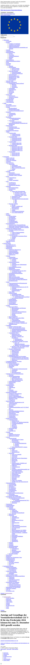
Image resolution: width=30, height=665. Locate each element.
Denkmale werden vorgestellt (15, 175)
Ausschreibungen (10, 59)
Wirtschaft (8, 186)
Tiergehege (14, 479)
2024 (16, 201)
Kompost (11, 542)
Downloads (11, 92)
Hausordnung (9, 555)
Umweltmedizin (15, 352)
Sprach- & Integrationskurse (15, 396)
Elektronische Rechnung (14, 434)
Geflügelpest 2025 (16, 377)
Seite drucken (15, 649)
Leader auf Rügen (16, 233)
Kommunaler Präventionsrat (12, 130)
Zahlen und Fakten (10, 159)
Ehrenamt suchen (15, 69)
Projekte (11, 190)
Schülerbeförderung (10, 559)
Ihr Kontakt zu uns (10, 591)
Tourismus (8, 161)
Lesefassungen (12, 113)
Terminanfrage (12, 257)
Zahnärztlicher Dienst (13, 355)
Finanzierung (15, 310)
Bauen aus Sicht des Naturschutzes (19, 458)
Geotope (13, 468)
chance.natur (12, 164)
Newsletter (8, 63)
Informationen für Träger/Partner (13, 587)
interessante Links (13, 428)
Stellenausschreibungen (14, 46)
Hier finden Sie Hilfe (13, 365)
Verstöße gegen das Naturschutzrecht (20, 481)
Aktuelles (8, 50)
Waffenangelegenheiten (14, 262)
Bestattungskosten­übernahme (18, 321)
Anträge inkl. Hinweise (11, 571)
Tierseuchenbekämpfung (14, 376)
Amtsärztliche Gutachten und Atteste (20, 341)
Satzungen (14, 550)
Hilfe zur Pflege (15, 319)
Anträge (13, 210)
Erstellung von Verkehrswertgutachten (20, 422)
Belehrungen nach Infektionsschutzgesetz (17, 334)
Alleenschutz (14, 455)
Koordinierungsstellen (14, 394)
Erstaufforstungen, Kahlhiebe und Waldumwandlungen (19, 464)
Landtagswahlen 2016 (16, 144)
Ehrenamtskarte (12, 79)
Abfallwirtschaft (9, 506)
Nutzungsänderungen (13, 414)
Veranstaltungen (9, 51)
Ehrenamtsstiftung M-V (14, 76)
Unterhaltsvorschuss (13, 284)
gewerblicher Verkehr (16, 272)
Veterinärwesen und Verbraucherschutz (14, 373)
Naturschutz (11, 453)
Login (7, 606)
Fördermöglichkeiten (16, 72)
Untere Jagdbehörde (13, 258)
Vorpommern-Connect (17, 196)
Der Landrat (9, 104)
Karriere (8, 42)
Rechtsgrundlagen (13, 108)
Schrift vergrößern (10, 598)
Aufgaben (14, 259)
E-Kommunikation (10, 505)
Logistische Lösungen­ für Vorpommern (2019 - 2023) (21, 194)
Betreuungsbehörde (13, 316)
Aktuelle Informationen (14, 363)
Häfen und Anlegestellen (14, 277)
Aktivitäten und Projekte (14, 128)
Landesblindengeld (16, 320)
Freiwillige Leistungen (14, 562)
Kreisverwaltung (7, 243)
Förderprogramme (13, 293)
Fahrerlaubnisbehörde (13, 252)
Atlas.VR (8, 242)
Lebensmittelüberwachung (15, 381)
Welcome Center (9, 81)
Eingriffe (14, 461)
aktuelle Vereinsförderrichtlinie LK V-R (9, 640)
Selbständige (12, 578)
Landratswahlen (12, 133)
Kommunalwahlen (13, 136)
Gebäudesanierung (16, 466)
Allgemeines (11, 577)
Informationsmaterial (13, 546)
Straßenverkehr (12, 275)
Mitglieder (14, 84)
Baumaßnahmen (12, 218)
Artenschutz (14, 457)
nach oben (9, 649)
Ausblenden (3, 12)
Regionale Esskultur (13, 203)
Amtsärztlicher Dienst (13, 332)
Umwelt (8, 437)
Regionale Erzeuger (10, 241)
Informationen (12, 95)
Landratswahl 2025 (16, 134)
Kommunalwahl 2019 (16, 139)
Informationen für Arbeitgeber (12, 582)
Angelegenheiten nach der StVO (19, 270)
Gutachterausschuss (13, 419)
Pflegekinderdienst (13, 300)
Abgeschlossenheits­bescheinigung (16, 411)
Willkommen (6, 40)
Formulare (14, 260)
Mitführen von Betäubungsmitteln (22, 345)
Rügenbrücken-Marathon (14, 185)
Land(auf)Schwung (13, 234)
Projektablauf (12, 220)
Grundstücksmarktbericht (17, 423)
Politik (4, 103)
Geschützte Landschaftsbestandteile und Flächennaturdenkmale (20, 470)
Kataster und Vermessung (11, 418)
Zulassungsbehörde (13, 251)
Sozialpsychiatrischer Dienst (15, 326)
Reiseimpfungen (18, 339)
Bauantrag (11, 406)
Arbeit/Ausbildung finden (11, 574)
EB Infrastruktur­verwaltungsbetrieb (16, 497)
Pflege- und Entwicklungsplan (18, 167)
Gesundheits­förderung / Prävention (13, 361)
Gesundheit (8, 325)
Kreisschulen (12, 494)
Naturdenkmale (15, 474)
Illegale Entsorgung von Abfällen (19, 530)
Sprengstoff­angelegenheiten (15, 267)
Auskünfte (14, 424)
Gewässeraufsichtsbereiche (20, 443)
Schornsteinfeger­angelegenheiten (16, 278)
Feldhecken (14, 465)
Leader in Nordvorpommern (18, 232)
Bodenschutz (14, 450)
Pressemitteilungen (13, 568)
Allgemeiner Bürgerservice (15, 249)
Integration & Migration (11, 392)
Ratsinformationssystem (14, 109)
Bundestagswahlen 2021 (17, 148)
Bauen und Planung (10, 401)
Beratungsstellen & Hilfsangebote (16, 397)
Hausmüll (14, 528)
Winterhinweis (15, 541)
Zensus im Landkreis (13, 97)
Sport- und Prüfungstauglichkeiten (20, 343)
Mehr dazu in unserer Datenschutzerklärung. (11, 10)
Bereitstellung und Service (17, 520)
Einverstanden (10, 12)
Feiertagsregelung (16, 525)
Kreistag (11, 53)
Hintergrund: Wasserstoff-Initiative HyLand (18, 226)
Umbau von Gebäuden (17, 480)
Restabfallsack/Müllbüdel (17, 536)
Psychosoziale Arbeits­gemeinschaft (19, 368)
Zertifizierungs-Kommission (18, 211)
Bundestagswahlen (13, 145)
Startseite (3, 593)
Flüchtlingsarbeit (12, 78)
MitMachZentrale (13, 74)
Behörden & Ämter (13, 398)
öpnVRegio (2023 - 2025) (20, 192)
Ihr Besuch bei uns (10, 605)
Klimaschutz (11, 170)
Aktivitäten (14, 86)
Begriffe (13, 314)
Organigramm (9, 504)
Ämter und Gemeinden (11, 160)
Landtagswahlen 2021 (16, 143)
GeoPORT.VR (12, 430)
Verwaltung (11, 54)
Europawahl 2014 (16, 155)
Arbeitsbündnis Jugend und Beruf (16, 83)
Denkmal (8, 171)
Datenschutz (11, 120)
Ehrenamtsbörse (12, 67)
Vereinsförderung (13, 490)
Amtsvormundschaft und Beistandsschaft (18, 283)
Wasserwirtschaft (12, 438)
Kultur (7, 176)
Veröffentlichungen (13, 221)
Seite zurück (3, 649)
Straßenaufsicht (12, 417)
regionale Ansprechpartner (15, 584)
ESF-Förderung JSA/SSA (17, 298)
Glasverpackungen (16, 527)
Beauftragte (8, 117)
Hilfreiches (11, 90)
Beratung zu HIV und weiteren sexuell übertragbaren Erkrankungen (20, 347)
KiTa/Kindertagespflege (14, 285)
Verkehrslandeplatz (16, 501)
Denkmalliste (12, 172)
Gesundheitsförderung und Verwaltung (17, 356)
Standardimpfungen (19, 340)
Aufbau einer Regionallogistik (18, 191)
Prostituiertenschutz (13, 280)
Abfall (13, 449)
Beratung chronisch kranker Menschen (20, 358)
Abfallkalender (15, 511)
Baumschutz (14, 459)
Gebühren (11, 543)
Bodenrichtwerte (15, 421)
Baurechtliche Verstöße (14, 412)
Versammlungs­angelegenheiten (16, 273)
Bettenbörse (11, 366)
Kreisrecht (8, 112)
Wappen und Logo (10, 157)
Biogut (13, 521)
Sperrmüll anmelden (13, 553)
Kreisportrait (6, 156)
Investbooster (12, 239)
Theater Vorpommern (13, 180)
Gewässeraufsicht (15, 442)
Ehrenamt (8, 64)
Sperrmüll (14, 538)
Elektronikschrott (15, 522)
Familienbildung (12, 299)
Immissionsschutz (15, 452)
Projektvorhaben (12, 216)
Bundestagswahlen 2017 (17, 149)
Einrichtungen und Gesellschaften (13, 496)
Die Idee (13, 205)
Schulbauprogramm (10, 558)
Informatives (11, 486)
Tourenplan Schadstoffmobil (18, 512)
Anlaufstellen (12, 88)
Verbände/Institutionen (14, 56)
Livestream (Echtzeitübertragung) (16, 110)
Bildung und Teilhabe (13, 253)
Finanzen (8, 432)
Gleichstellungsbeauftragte (15, 118)
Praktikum (11, 383)
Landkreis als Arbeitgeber (14, 43)
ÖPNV (7, 213)
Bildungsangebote (13, 581)
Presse (7, 62)
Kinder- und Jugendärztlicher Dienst (17, 327)
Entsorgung (11, 515)
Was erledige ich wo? (11, 244)
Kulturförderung (12, 177)
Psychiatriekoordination (11, 362)
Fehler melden (9, 601)
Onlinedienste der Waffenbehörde (19, 264)
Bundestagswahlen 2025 (17, 146)
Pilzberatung (14, 360)
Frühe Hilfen (12, 291)
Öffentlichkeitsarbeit (16, 551)
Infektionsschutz (15, 351)
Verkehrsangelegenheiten (14, 269)
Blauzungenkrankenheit (17, 378)
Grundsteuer (14, 427)
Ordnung (8, 256)
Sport (7, 181)
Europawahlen (12, 151)
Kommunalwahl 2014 (16, 140)
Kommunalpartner (13, 126)
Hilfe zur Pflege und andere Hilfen (16, 318)
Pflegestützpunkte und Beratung (19, 308)
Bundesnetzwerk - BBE (14, 77)
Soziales (8, 305)
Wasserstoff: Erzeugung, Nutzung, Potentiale (19, 227)
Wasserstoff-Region (10, 223)
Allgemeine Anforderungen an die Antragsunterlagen (16, 403)
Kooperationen (12, 188)
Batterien (14, 519)
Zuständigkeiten (15, 548)
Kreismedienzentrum (13, 495)
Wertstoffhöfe (15, 540)
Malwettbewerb (12, 514)
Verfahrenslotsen (12, 301)
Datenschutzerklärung (16, 121)
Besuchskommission (16, 372)
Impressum (8, 599)
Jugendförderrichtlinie (16, 294)
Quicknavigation (8, 593)
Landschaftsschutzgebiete (17, 471)
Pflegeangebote (15, 309)
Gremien (11, 367)
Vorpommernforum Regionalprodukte (20, 198)
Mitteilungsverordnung (14, 435)
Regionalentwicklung (16, 166)
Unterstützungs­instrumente (15, 586)
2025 (16, 200)
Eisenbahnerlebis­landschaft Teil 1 (22, 500)
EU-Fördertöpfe (12, 488)
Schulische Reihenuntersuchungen (19, 330)
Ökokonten (14, 478)
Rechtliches (11, 98)
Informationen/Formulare (14, 174)
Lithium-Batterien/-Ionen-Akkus (19, 531)
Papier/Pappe (15, 535)
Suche (7, 608)
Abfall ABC (14, 516)
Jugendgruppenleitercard (17, 73)
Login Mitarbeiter (10, 102)
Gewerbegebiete (12, 484)
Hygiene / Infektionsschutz (15, 349)
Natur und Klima (10, 162)
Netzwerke (14, 371)
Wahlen (10, 58)
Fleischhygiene (12, 382)
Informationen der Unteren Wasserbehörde (17, 440)
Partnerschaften (9, 125)
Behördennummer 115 (11, 246)
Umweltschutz (12, 448)
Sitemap (8, 603)
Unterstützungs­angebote (14, 579)
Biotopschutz (15, 460)
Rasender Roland (15, 499)
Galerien (11, 179)
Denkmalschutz (12, 413)
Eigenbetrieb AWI (13, 547)
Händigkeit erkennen (16, 331)
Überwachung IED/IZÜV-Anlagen (19, 447)
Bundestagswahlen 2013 (17, 150)
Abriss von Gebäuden (16, 454)
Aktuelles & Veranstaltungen (15, 393)
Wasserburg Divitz (16, 197)
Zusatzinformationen (13, 222)
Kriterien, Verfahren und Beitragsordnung (17, 207)
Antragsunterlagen (13, 572)
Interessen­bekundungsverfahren (13, 61)
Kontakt (10, 93)
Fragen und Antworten (17, 313)
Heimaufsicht (12, 274)
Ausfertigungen (12, 114)
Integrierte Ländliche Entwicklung (16, 229)
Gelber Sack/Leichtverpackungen (19, 526)
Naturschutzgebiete (16, 475)
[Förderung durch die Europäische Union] (14, 33)
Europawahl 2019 (16, 154)
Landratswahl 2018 (16, 135)
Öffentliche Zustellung (11, 588)
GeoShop (11, 429)
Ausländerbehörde (10, 385)
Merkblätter (11, 573)
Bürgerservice (9, 248)
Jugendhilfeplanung (13, 304)
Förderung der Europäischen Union (14, 557)
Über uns (8, 589)
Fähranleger (14, 502)
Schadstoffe (14, 537)
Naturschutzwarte (15, 476)
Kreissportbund (12, 184)
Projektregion (15, 165)
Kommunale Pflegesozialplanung (19, 311)
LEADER (11, 231)
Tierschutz (11, 375)
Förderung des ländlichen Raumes (13, 228)
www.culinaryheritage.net (17, 212)
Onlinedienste (9, 247)
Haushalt (11, 115)
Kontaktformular (9, 99)
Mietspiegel (14, 425)
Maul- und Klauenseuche (17, 380)
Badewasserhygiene (16, 350)
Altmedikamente (15, 517)
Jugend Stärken (12, 303)
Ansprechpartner (15, 552)
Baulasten (11, 409)
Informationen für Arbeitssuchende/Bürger (15, 576)
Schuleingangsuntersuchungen (18, 329)
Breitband (11, 57)
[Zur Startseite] (8, 13)
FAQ (10, 388)
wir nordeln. (9, 41)
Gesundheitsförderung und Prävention (20, 357)
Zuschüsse (11, 129)
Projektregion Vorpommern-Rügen (19, 236)
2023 (16, 202)
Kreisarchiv (8, 556)
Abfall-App (14, 510)
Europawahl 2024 (16, 153)
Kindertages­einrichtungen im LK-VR (20, 287)
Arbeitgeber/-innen (13, 391)
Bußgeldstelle (12, 268)
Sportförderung (12, 182)
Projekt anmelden (15, 68)
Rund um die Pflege (13, 306)
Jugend (7, 282)
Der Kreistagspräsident (11, 105)
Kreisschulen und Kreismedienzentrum (14, 492)
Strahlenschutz (15, 354)
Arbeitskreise (15, 370)
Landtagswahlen (12, 141)
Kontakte (14, 315)
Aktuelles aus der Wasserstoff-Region (17, 224)
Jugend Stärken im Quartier (18, 295)
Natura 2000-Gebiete (16, 473)
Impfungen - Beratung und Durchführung (17, 337)
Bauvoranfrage (12, 404)
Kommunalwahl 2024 (16, 138)
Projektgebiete (12, 217)
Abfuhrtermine (12, 509)
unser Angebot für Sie (14, 583)
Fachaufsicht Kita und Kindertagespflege (16, 290)
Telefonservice (12, 254)
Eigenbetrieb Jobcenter (8, 566)
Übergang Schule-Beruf (11, 82)
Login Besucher (9, 100)
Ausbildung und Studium (14, 45)
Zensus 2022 (9, 94)
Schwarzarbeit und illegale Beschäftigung (18, 279)
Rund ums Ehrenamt (13, 71)
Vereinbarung (15, 87)
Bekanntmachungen (10, 52)
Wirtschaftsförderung (10, 483)
